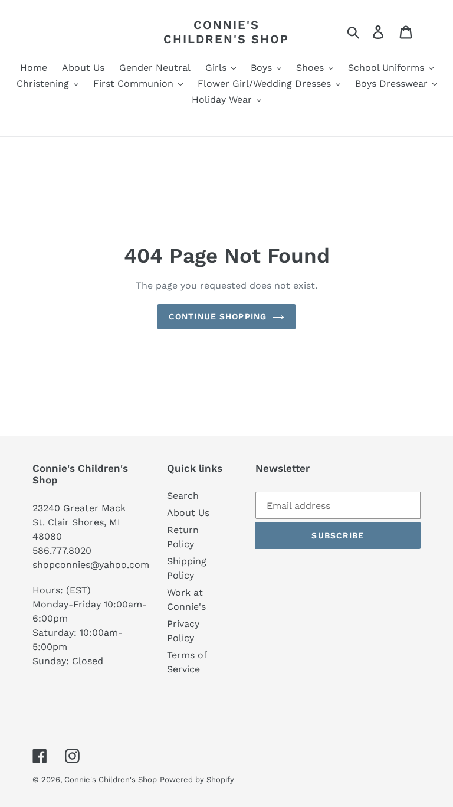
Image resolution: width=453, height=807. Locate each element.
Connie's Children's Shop (226, 32)
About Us (188, 512)
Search (183, 495)
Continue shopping (218, 316)
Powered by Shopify (197, 779)
